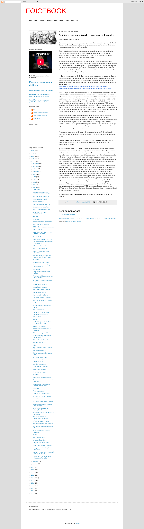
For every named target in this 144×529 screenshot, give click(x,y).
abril (34, 184)
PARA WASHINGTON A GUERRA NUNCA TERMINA (43, 233)
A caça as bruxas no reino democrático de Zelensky (41, 193)
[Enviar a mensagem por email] (98, 202)
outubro (35, 169)
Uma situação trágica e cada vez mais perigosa (43, 276)
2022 (33, 161)
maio (34, 182)
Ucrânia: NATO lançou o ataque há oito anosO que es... (43, 453)
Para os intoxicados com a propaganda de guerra (41, 313)
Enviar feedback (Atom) (73, 222)
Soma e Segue (37, 229)
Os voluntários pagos (39, 372)
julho (34, 177)
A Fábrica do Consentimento (41, 393)
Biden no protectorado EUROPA (42, 239)
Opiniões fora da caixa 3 (40, 342)
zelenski (35, 216)
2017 (33, 478)
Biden (34, 345)
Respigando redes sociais (41, 207)
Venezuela (36, 219)
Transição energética (39, 350)
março (35, 187)
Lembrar (35, 303)
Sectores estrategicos (39, 369)
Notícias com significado (40, 248)
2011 (33, 493)
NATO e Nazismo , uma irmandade (43, 227)
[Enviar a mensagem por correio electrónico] (93, 202)
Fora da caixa (37, 236)
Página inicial (90, 218)
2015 (33, 483)
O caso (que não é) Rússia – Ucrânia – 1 (41, 431)
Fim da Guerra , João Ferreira (42, 396)
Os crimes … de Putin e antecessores (40, 213)
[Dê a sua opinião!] (100, 202)
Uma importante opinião (40, 199)
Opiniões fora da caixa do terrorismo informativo (40, 417)
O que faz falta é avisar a (40, 295)
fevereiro (36, 461)
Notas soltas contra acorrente (42, 290)
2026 (33, 151)
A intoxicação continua (39, 440)
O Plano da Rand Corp (40, 357)
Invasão (35, 435)
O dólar (35, 319)
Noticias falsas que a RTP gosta (42, 333)
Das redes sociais (38, 202)
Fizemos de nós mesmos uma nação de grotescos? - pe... (42, 256)
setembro (36, 171)
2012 (33, 491)
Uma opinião (36, 269)
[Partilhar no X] (102, 202)
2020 (33, 470)
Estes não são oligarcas (40, 284)
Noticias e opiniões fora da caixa (43, 222)
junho (35, 179)
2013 (33, 488)
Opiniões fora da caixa (39, 364)
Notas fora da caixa (38, 310)
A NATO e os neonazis (39, 326)
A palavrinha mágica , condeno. (42, 445)
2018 (33, 475)
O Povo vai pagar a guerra (41, 421)
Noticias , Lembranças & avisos (42, 300)
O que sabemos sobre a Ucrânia (42, 348)
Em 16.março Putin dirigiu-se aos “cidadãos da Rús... (43, 242)
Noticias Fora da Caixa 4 (40, 340)
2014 (33, 485)
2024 (33, 156)
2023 (33, 159)
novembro (36, 166)
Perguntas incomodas (39, 292)
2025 (33, 153)
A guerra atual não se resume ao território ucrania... (43, 360)
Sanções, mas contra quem (41, 442)
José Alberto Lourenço (40, 116)
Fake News (36, 399)
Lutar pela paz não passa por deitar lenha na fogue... (42, 385)
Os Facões (36, 259)
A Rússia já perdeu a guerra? (42, 298)
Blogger (77, 523)
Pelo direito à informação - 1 (41, 204)
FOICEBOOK (46, 11)
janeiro (35, 464)
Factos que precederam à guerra (43, 401)
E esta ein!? (36, 189)
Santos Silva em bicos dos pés (42, 377)
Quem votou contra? (39, 437)
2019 (33, 472)
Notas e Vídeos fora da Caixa (42, 209)
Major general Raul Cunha (41, 262)
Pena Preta (36, 118)
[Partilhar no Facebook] (104, 202)
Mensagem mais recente (66, 218)
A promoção (36, 388)
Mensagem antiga (110, 218)
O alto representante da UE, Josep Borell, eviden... (41, 409)
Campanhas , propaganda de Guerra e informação (42, 457)
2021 (33, 467)
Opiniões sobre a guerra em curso (43, 423)
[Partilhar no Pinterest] (106, 202)
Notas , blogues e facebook (41, 224)
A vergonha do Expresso (40, 367)
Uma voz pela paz (38, 391)
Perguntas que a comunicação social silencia (42, 265)
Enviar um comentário (68, 215)
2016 (33, 480)
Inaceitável (36, 374)
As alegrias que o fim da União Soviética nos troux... (42, 322)
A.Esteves (36, 110)
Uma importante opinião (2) (41, 196)
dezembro (36, 163)
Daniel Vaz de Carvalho (40, 113)
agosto (35, 174)
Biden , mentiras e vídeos (40, 246)
